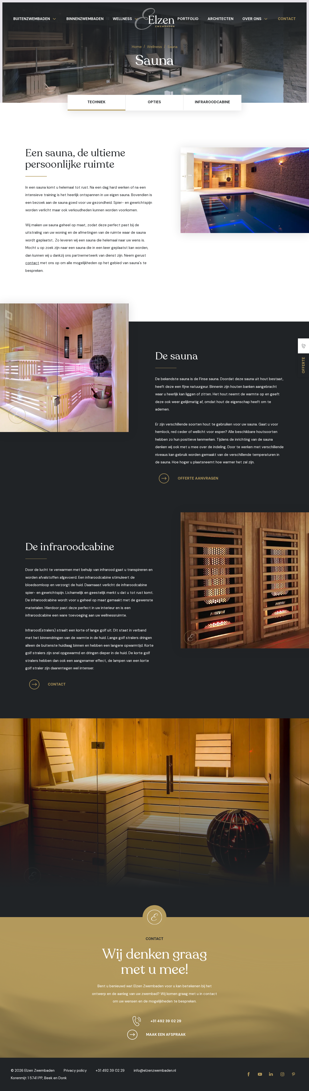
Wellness (122, 18)
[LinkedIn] (271, 1074)
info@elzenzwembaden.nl (155, 1070)
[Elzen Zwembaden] (154, 21)
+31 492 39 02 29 (165, 1021)
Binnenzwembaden (85, 18)
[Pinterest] (293, 1074)
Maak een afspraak (166, 1034)
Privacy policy (75, 1070)
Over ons (251, 18)
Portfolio (187, 18)
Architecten (220, 18)
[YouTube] (260, 1074)
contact (32, 263)
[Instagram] (282, 1074)
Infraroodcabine (212, 102)
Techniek (96, 102)
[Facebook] (248, 1074)
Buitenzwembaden (31, 18)
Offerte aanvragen (198, 478)
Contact (287, 18)
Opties (154, 102)
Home (137, 46)
